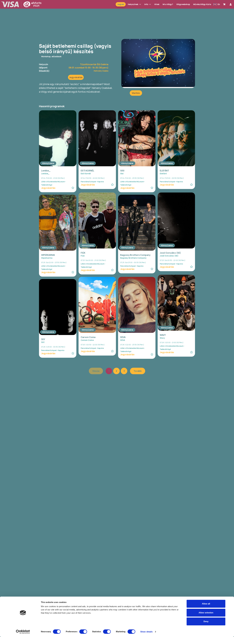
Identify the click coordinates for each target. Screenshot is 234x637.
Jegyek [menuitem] (120, 4)
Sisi (121, 173)
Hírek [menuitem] (156, 4)
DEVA (123, 337)
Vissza (95, 370)
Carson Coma (88, 337)
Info (146, 4)
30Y (43, 339)
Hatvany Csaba (101, 70)
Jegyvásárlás (76, 77)
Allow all (206, 604)
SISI (122, 170)
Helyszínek (133, 4)
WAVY (163, 335)
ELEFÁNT (164, 170)
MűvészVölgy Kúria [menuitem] (202, 4)
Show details (146, 632)
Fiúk (83, 255)
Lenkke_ (45, 170)
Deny (206, 621)
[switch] (83, 631)
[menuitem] (225, 4)
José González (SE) (170, 252)
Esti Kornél (86, 173)
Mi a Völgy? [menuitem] (168, 4)
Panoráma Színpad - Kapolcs (92, 181)
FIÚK (83, 252)
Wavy (162, 338)
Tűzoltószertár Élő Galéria (94, 64)
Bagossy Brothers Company (135, 254)
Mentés (136, 93)
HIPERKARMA (48, 254)
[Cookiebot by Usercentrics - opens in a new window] (23, 632)
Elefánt (163, 173)
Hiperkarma (46, 258)
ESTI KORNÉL (87, 170)
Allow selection (206, 612)
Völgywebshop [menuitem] (183, 4)
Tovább (138, 370)
